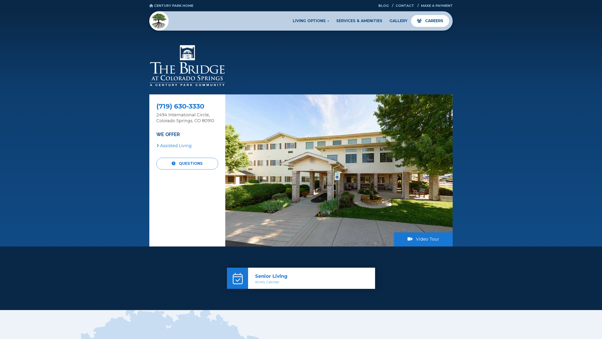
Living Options (310, 21)
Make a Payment (437, 6)
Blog (383, 6)
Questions (190, 163)
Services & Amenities (359, 21)
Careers (433, 21)
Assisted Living (175, 145)
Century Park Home (173, 6)
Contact (405, 6)
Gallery (398, 21)
